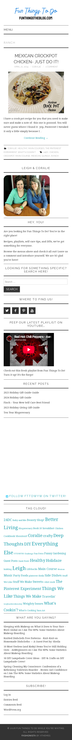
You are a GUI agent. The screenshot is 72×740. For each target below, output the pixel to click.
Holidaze (54, 560)
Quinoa (46, 156)
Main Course (22, 156)
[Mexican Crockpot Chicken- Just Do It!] (36, 92)
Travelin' (48, 596)
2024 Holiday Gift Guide (17, 397)
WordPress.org (12, 709)
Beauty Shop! (35, 520)
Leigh (19, 568)
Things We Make (27, 596)
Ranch (55, 156)
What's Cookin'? (27, 152)
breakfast (48, 528)
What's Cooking (27, 610)
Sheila (41, 576)
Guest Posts (11, 560)
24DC (45, 152)
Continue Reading (36, 138)
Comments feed (13, 704)
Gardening (59, 553)
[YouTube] (32, 310)
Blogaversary (25, 528)
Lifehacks (31, 569)
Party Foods (20, 575)
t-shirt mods (49, 582)
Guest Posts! (23, 561)
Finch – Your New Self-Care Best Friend (27, 402)
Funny (48, 553)
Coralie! (12, 148)
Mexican (36, 156)
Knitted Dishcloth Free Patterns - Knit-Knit (29, 638)
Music (8, 575)
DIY (27, 544)
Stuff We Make (22, 581)
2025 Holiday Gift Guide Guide (21, 392)
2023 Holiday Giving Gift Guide (22, 407)
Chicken (53, 152)
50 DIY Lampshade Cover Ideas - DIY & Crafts (30, 658)
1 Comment (52, 66)
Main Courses (36, 148)
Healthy (22, 148)
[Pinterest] (23, 310)
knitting (8, 569)
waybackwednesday (13, 604)
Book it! (37, 528)
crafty (48, 536)
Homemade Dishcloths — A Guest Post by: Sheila (32, 641)
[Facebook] (15, 310)
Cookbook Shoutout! (15, 536)
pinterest (33, 575)
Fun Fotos (39, 553)
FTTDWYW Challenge (23, 553)
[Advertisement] (36, 456)
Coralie (36, 66)
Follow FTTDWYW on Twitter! (37, 496)
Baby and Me (19, 520)
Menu (8, 29)
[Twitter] (7, 310)
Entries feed (11, 699)
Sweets (38, 581)
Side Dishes (53, 575)
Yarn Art (41, 610)
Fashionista (29, 735)
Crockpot (9, 156)
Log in (7, 694)
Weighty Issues (33, 603)
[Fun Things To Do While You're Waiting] (36, 14)
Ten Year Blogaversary (17, 412)
